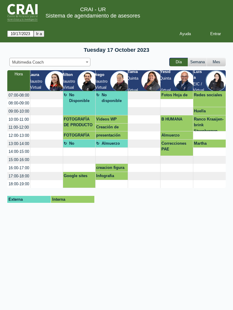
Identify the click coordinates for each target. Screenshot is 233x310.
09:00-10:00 (18, 111)
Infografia (105, 175)
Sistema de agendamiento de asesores (93, 16)
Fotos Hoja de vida (174, 96)
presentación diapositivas (108, 136)
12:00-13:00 (18, 135)
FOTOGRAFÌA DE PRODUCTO (78, 122)
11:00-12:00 (18, 127)
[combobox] (49, 62)
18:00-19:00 (18, 184)
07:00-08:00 (18, 95)
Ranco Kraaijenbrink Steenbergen (209, 124)
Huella (200, 111)
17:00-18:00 (18, 176)
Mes (216, 62)
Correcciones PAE (173, 146)
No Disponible (79, 98)
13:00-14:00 (18, 143)
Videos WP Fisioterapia (107, 120)
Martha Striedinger (204, 144)
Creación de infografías (107, 128)
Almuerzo (170, 135)
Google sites (75, 175)
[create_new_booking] (46, 95)
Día (179, 62)
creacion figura (110, 167)
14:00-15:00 (18, 151)
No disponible (112, 98)
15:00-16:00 (18, 159)
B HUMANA (171, 119)
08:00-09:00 (18, 103)
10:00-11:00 (18, 119)
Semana (197, 62)
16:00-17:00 (18, 168)
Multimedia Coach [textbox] (28, 62)
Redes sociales (208, 95)
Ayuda (185, 33)
